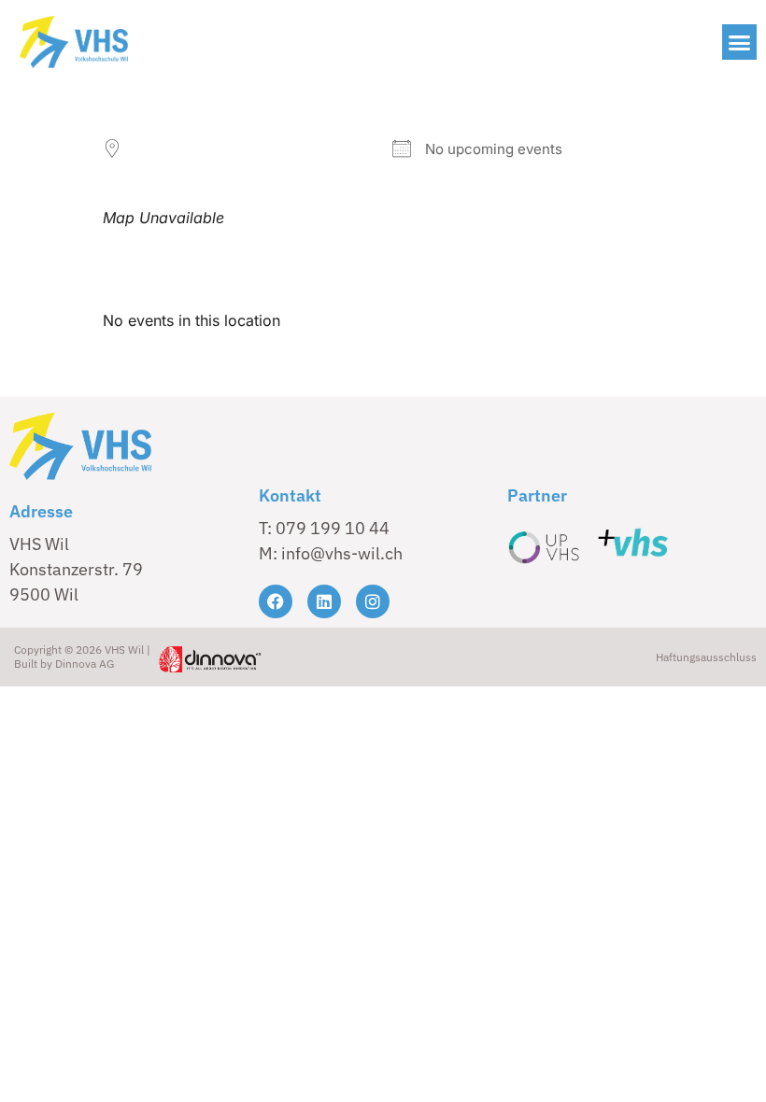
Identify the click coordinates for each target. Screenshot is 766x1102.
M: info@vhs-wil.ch (331, 553)
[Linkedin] (324, 601)
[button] (740, 42)
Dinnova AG (84, 664)
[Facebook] (275, 601)
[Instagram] (373, 601)
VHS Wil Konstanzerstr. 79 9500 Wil (76, 569)
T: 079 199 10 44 (324, 528)
